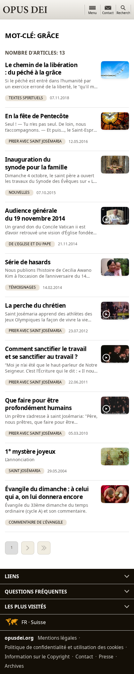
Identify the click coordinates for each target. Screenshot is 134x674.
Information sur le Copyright (37, 656)
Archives (14, 665)
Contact (84, 656)
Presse (106, 656)
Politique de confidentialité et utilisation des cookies (64, 646)
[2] (27, 547)
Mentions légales (57, 637)
